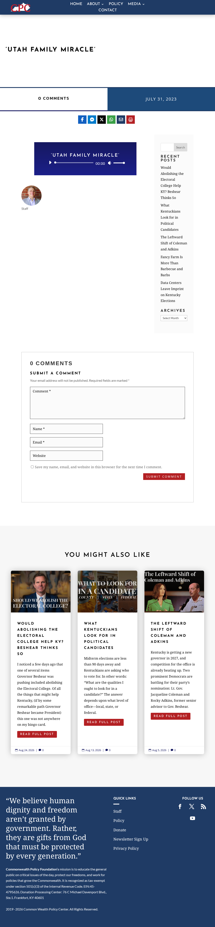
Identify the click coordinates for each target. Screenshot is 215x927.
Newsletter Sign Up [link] (130, 839)
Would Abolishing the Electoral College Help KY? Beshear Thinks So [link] (41, 662)
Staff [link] (117, 811)
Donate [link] (119, 829)
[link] (20, 11)
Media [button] (134, 4)
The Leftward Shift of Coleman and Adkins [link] (174, 243)
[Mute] (109, 163)
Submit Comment (164, 476)
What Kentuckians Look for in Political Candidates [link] (170, 217)
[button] (180, 147)
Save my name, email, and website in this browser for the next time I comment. (98, 467)
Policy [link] (116, 4)
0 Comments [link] (53, 98)
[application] (85, 163)
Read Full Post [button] (37, 734)
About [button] (93, 4)
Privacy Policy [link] (126, 848)
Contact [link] (107, 10)
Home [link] (76, 4)
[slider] (118, 163)
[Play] (50, 162)
